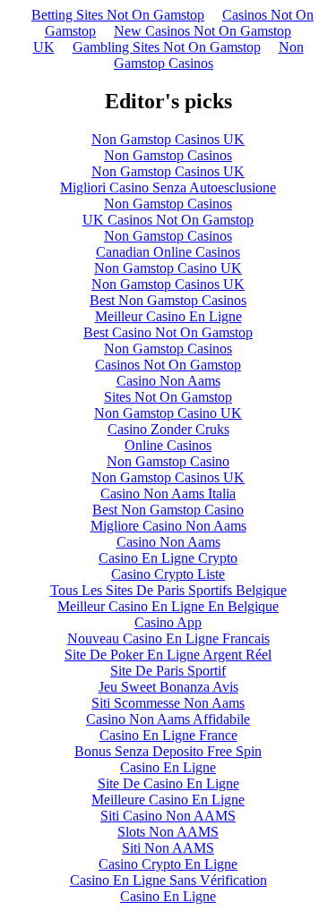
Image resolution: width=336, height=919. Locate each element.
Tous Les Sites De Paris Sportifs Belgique (168, 590)
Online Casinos (168, 445)
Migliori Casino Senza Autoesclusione (168, 187)
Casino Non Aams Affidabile (168, 719)
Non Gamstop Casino (168, 461)
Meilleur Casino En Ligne (168, 316)
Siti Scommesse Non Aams (168, 703)
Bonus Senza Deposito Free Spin (168, 751)
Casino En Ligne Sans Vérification (168, 880)
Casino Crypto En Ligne (168, 864)
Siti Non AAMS (168, 847)
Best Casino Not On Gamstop (168, 332)
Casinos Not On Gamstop (168, 364)
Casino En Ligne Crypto (168, 558)
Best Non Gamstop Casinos (168, 300)
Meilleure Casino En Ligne (168, 799)
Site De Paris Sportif (168, 670)
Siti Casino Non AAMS (168, 815)
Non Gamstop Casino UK (168, 268)
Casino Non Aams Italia (168, 493)
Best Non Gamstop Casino (168, 509)
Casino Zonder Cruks (168, 429)
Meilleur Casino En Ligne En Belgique (168, 606)
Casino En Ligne (168, 767)
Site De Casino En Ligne (168, 783)
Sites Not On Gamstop (168, 396)
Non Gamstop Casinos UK (168, 139)
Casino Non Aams (168, 380)
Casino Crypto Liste (168, 574)
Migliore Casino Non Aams (168, 525)
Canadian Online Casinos (168, 252)
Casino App (168, 622)
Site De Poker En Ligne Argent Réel (168, 654)
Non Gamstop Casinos (209, 55)
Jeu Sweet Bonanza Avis (168, 686)
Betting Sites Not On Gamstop (117, 14)
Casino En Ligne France (168, 735)
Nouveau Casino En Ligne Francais (168, 638)
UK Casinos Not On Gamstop (168, 219)
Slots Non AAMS (168, 831)
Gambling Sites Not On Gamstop (167, 47)
